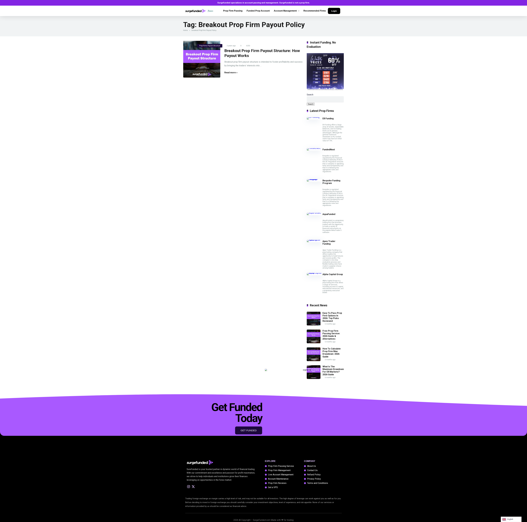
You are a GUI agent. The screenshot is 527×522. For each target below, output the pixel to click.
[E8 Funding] (313, 117)
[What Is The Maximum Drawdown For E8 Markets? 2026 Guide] (313, 378)
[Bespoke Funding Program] (315, 179)
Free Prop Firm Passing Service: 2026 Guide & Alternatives (331, 335)
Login (334, 11)
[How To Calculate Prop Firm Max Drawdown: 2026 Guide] (313, 360)
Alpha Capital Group (333, 274)
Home (185, 30)
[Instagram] (189, 487)
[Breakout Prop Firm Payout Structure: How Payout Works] (201, 59)
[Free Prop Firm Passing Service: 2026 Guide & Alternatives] (313, 342)
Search (310, 94)
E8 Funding (328, 118)
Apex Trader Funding (329, 242)
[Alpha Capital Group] (315, 273)
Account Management (285, 11)
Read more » (230, 72)
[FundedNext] (314, 148)
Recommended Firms (314, 11)
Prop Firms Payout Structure (209, 46)
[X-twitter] (193, 487)
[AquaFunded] (314, 213)
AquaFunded (329, 214)
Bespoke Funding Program (331, 181)
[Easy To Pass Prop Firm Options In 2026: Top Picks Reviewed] (313, 324)
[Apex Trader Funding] (315, 240)
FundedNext (329, 149)
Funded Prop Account (258, 11)
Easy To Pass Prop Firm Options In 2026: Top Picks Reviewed (332, 317)
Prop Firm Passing (233, 11)
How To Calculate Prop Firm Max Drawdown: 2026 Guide (332, 352)
